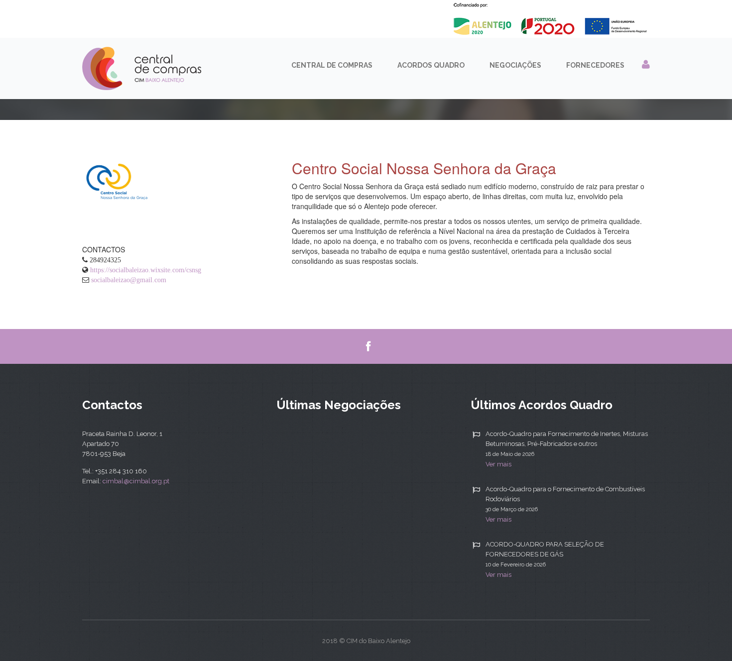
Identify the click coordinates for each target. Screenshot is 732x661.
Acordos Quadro (431, 65)
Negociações (515, 65)
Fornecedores (595, 65)
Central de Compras (331, 65)
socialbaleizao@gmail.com (128, 279)
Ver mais (498, 464)
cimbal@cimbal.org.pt (136, 481)
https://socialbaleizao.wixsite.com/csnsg (145, 269)
